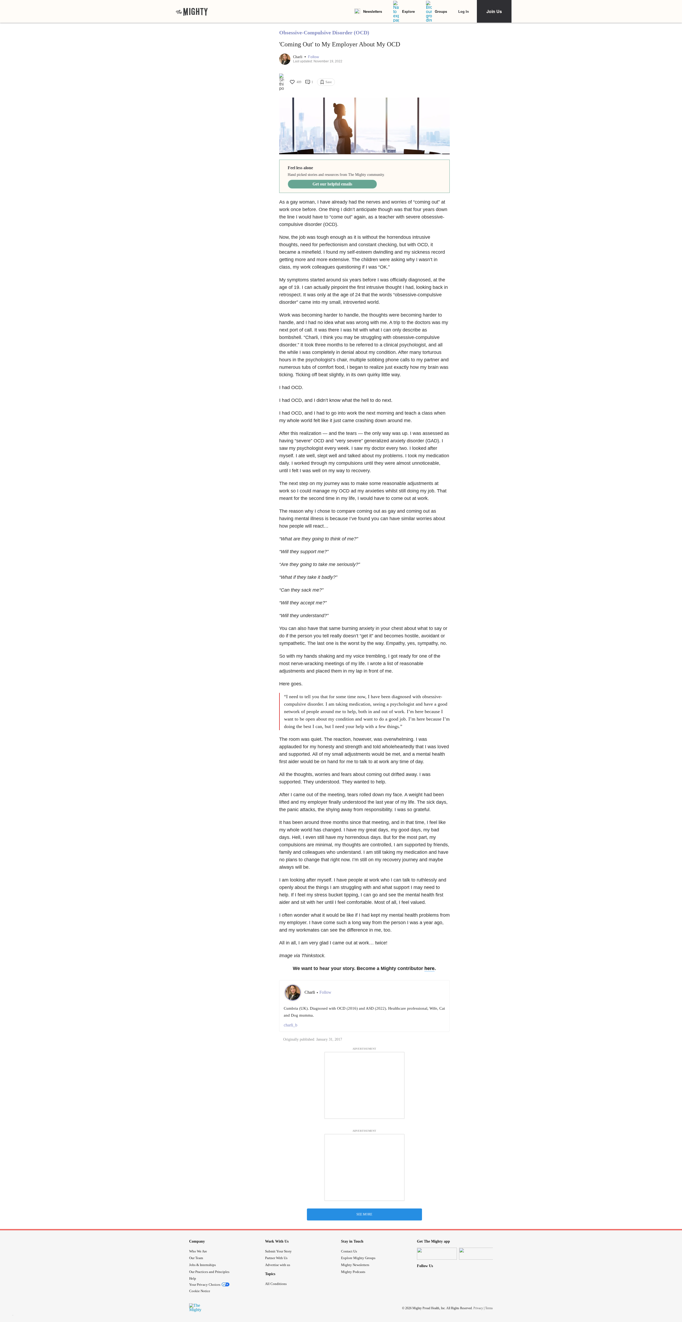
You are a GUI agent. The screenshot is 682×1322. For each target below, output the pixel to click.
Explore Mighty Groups (358, 1258)
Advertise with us (277, 1265)
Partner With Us (276, 1258)
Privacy (478, 1308)
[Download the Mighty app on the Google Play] (479, 1254)
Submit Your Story (278, 1251)
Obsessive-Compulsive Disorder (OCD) (324, 32)
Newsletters (372, 11)
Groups (441, 11)
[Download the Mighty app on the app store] (437, 1254)
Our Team (196, 1258)
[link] (192, 11)
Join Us (494, 11)
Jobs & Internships (202, 1265)
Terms (489, 1308)
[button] (313, 57)
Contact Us (349, 1251)
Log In (463, 11)
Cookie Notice (199, 1291)
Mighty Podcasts (353, 1272)
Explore (408, 11)
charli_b (290, 1025)
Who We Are (198, 1251)
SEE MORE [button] (364, 1214)
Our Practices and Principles (209, 1272)
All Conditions (276, 1284)
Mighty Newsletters (355, 1265)
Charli (298, 57)
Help (192, 1278)
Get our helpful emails (332, 184)
